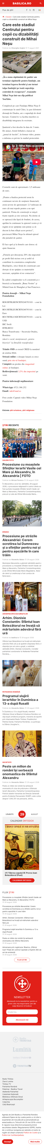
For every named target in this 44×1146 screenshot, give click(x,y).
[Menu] (3, 3)
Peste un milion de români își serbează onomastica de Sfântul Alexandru (19, 772)
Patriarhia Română (9, 1086)
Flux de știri (7, 10)
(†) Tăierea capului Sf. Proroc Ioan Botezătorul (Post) (21, 874)
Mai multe (35, 1141)
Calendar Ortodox (22, 880)
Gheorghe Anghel (18, 48)
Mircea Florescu (17, 480)
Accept (7, 1141)
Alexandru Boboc (17, 559)
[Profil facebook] (26, 10)
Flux (8, 892)
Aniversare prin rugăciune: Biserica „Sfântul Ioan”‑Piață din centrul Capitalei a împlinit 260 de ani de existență (21, 949)
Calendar (22, 820)
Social (8, 17)
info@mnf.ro (15, 390)
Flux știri (22, 960)
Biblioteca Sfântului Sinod (12, 1097)
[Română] (40, 10)
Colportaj (6, 1102)
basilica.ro (15, 638)
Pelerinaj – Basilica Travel (12, 1089)
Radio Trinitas (7, 1079)
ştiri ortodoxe (15, 410)
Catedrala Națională (10, 1094)
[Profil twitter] (30, 10)
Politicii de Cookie (31, 1133)
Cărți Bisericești (8, 1104)
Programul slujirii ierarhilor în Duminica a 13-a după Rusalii (20, 699)
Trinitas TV (6, 1084)
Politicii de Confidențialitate (13, 1135)
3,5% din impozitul (26, 371)
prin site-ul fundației (17, 360)
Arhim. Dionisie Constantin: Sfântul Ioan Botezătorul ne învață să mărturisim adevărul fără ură (21, 625)
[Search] (40, 3)
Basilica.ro (22, 3)
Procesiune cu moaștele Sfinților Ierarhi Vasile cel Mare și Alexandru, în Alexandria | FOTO (21, 470)
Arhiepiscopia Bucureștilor (12, 1099)
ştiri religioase (28, 410)
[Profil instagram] (34, 10)
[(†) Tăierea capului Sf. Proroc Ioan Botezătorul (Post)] (22, 847)
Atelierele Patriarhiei (10, 1092)
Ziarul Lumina (7, 1081)
